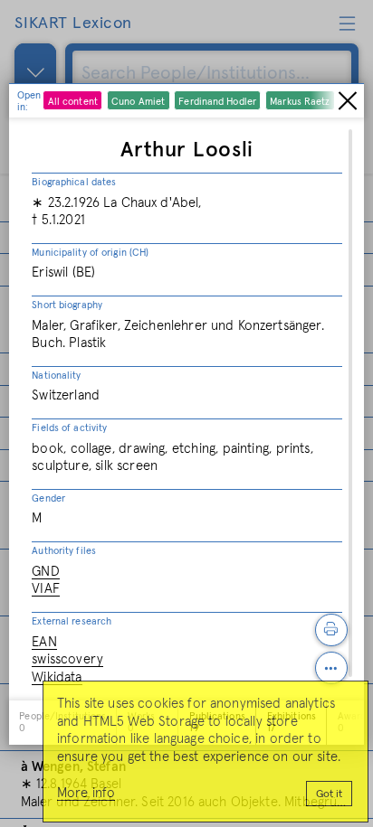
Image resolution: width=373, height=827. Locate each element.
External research (71, 621)
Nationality (56, 376)
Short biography (67, 305)
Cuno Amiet (138, 102)
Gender (48, 498)
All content (73, 102)
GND (45, 571)
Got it (329, 794)
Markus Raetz (300, 102)
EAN (44, 642)
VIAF (46, 589)
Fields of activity (69, 428)
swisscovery (67, 659)
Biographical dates (74, 182)
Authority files (64, 551)
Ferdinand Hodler (217, 102)
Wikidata (56, 677)
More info (86, 793)
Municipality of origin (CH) (90, 253)
